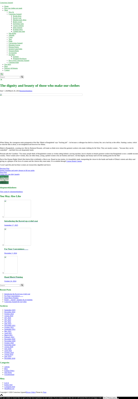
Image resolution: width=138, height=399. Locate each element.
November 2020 (9, 341)
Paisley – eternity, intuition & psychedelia (18, 300)
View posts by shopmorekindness (11, 192)
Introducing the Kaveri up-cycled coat (17, 294)
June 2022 (7, 323)
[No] (118, 398)
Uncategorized (9, 374)
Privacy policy (111, 398)
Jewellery (12, 55)
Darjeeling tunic (18, 24)
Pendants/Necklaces (20, 58)
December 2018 (9, 358)
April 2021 (8, 333)
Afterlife (11, 35)
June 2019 (7, 356)
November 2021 (9, 325)
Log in (6, 383)
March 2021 (8, 335)
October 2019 (9, 352)
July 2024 (7, 318)
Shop (6, 10)
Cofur (11, 37)
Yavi (10, 39)
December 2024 (9, 312)
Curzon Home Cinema (74, 161)
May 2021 (7, 331)
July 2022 (7, 322)
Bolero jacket (17, 22)
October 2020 (9, 343)
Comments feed (9, 387)
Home (6, 6)
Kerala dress (17, 16)
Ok (105, 398)
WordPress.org (9, 389)
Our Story (7, 64)
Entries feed (8, 385)
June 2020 (7, 349)
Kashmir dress (18, 29)
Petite (10, 41)
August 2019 (8, 354)
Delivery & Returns (11, 68)
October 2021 (9, 327)
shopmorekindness (26, 91)
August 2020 (8, 347)
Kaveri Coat (17, 18)
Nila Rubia (12, 33)
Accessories (13, 53)
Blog (6, 66)
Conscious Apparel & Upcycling (15, 302)
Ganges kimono (18, 26)
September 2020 (9, 345)
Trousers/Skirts (14, 51)
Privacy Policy (31, 392)
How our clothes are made (13, 8)
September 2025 (9, 310)
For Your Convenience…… (13, 296)
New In (11, 12)
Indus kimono (17, 28)
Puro (44, 392)
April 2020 (8, 351)
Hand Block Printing (11, 298)
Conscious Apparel (6, 3)
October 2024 (9, 314)
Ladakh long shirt (19, 31)
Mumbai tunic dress (19, 20)
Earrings (16, 57)
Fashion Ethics (9, 371)
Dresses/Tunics (14, 47)
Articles (7, 367)
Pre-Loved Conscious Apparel (19, 60)
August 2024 (8, 316)
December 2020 (9, 339)
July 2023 (7, 320)
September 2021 (9, 329)
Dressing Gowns (14, 45)
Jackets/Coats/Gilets (15, 49)
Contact (7, 70)
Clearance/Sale (14, 62)
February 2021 (9, 337)
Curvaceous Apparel (16, 43)
